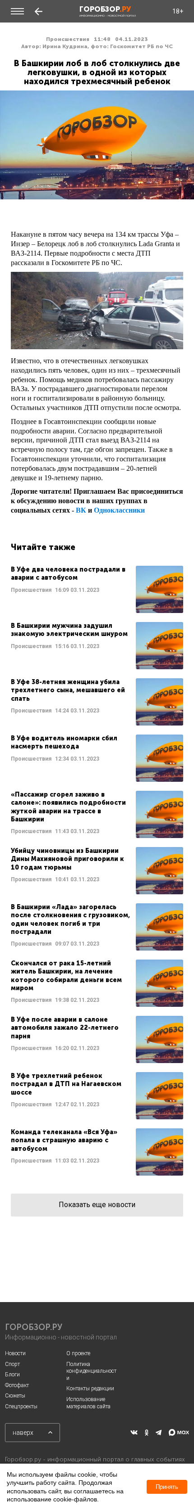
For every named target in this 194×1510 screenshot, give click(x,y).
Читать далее (97, 589)
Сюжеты (15, 1396)
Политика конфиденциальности (91, 1371)
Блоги (12, 1374)
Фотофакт (17, 1385)
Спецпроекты (21, 1406)
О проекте (78, 1353)
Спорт (12, 1364)
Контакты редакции (90, 1388)
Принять (167, 1486)
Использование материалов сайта (88, 1403)
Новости (15, 1353)
